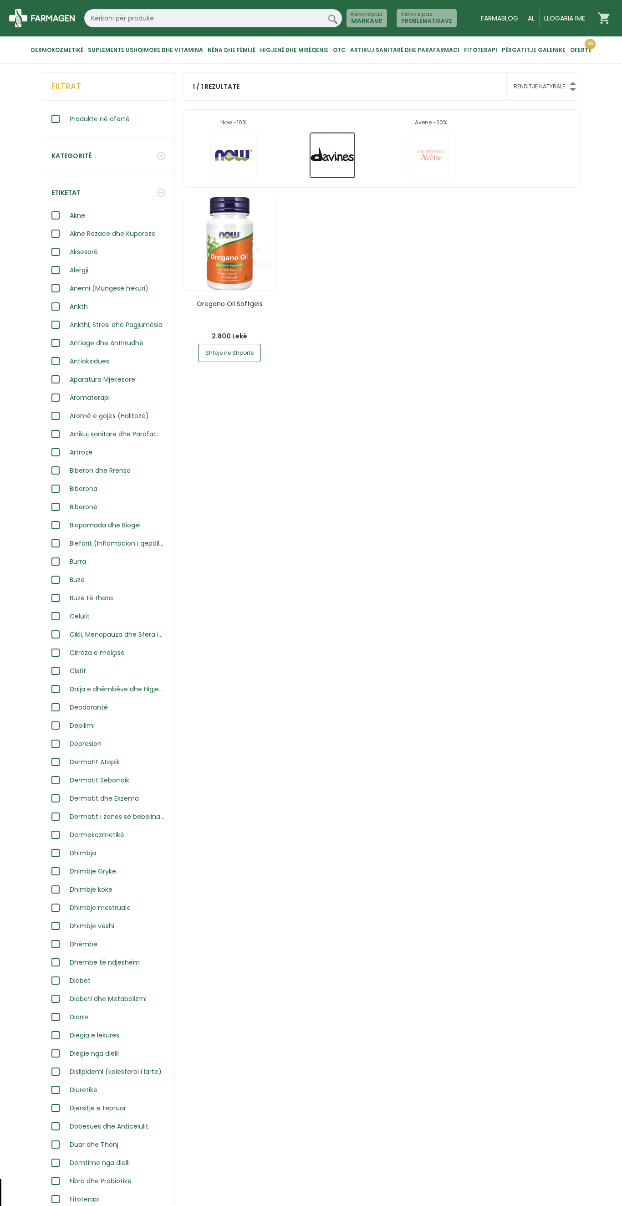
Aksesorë (84, 251)
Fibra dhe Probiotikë (101, 1181)
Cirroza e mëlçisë (97, 652)
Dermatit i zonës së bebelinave (117, 816)
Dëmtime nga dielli (100, 1162)
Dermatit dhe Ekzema (104, 798)
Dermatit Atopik (95, 762)
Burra (78, 561)
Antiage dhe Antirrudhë (106, 342)
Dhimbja (83, 853)
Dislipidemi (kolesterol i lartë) (116, 1071)
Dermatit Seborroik (99, 780)
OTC (339, 50)
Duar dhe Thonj (94, 1144)
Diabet (80, 980)
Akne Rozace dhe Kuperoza (113, 233)
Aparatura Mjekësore (102, 379)
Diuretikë (83, 1089)
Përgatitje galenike (534, 50)
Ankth (79, 306)
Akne (77, 215)
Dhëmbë (83, 944)
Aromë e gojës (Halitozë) (109, 415)
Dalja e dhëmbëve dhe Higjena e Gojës (117, 689)
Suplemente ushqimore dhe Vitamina (145, 50)
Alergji (79, 270)
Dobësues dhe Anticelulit (109, 1126)
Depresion (86, 743)
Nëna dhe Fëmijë (231, 50)
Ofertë (580, 50)
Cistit (78, 670)
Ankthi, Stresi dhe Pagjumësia (116, 324)
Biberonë (83, 506)
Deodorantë (89, 707)
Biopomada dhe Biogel (105, 525)
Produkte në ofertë (100, 118)
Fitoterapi (480, 50)
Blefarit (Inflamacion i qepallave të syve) (117, 543)
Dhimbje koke (91, 889)
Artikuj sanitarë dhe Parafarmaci (404, 50)
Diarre (79, 1017)
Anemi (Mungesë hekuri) (109, 288)
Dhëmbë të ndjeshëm (105, 962)
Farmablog (499, 18)
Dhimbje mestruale (100, 907)
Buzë (77, 579)
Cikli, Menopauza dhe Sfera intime (117, 634)
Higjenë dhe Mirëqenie (294, 50)
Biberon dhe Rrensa (100, 470)
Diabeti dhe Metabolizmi (108, 998)
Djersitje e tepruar (98, 1108)
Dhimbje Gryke (93, 871)
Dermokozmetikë (57, 50)
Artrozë (81, 452)
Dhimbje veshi (92, 925)
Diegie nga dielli (94, 1053)
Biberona (83, 488)
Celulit (80, 616)
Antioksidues (89, 361)
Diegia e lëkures (94, 1035)
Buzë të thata (91, 598)
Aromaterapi (90, 397)
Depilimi (82, 725)
